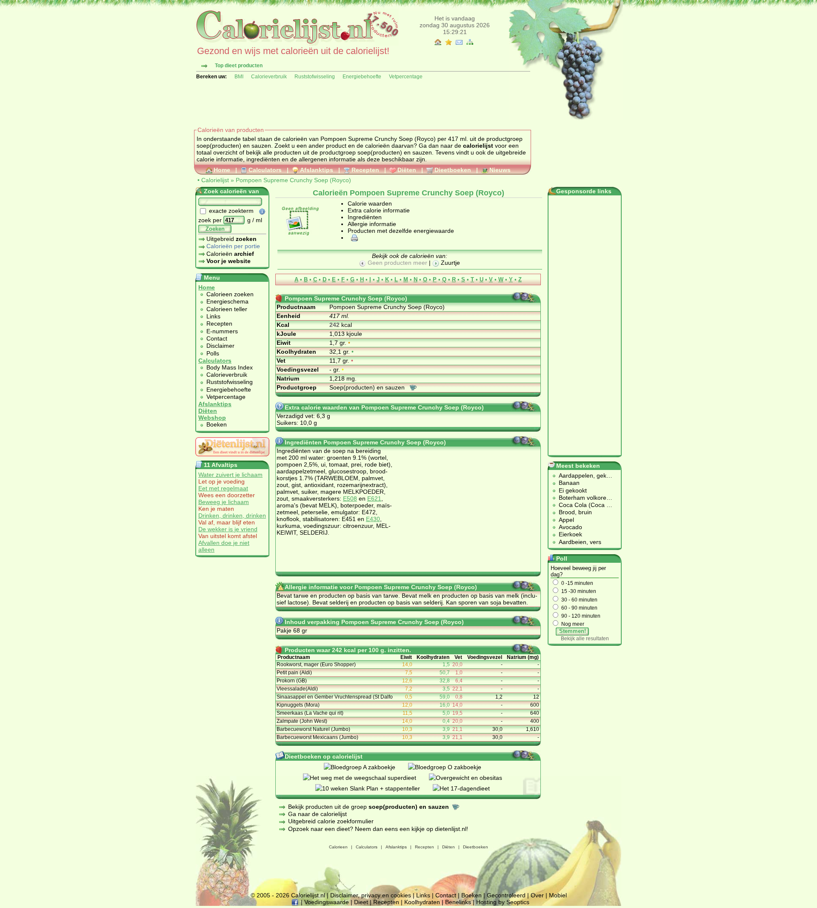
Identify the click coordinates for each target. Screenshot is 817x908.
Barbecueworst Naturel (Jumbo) (313, 729)
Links (213, 316)
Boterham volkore (582, 497)
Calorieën (230, 253)
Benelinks (458, 902)
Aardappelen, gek (582, 475)
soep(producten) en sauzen (394, 152)
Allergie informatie (372, 224)
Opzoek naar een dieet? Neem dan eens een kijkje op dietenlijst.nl (377, 828)
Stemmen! (572, 631)
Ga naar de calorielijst (317, 814)
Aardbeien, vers (580, 541)
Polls (212, 353)
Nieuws (500, 169)
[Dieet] (232, 458)
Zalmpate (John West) (302, 721)
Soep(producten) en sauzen (367, 387)
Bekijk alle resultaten (585, 639)
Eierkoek (570, 534)
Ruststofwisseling (314, 77)
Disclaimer (220, 345)
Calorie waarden (370, 203)
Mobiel (558, 895)
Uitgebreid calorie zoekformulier (331, 821)
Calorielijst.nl (308, 895)
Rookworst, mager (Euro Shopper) (316, 664)
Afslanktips (316, 169)
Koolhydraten (422, 902)
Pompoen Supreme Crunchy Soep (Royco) (293, 180)
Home (222, 169)
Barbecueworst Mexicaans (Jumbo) (317, 737)
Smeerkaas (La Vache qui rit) (310, 713)
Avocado (570, 527)
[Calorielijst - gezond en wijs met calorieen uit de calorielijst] (296, 43)
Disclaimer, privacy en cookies (370, 895)
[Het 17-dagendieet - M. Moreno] (468, 788)
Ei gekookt (573, 490)
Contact (216, 338)
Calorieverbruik (269, 77)
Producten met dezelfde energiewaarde (401, 230)
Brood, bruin (575, 512)
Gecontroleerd (506, 895)
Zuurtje (449, 262)
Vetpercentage (406, 77)
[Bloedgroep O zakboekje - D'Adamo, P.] (451, 767)
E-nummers (222, 331)
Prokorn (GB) (292, 681)
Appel (566, 519)
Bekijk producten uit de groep (368, 806)
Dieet (361, 902)
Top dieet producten (239, 66)
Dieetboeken (452, 169)
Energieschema (227, 301)
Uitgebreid (231, 238)
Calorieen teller (226, 309)
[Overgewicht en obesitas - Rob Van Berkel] (472, 777)
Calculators (265, 169)
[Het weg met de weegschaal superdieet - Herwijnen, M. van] (366, 777)
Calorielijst (215, 180)
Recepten (365, 169)
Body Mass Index (229, 367)
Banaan (569, 482)
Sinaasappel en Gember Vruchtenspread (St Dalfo (335, 697)
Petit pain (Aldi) (294, 673)
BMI (238, 77)
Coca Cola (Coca (582, 504)
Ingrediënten (365, 217)
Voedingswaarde (326, 902)
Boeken (216, 424)
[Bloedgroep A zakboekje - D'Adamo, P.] (366, 767)
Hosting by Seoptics (502, 902)
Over (537, 895)
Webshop (212, 417)
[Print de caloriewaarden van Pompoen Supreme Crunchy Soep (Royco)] (353, 237)
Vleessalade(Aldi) (297, 689)
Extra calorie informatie (379, 210)
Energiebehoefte (362, 77)
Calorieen (338, 847)
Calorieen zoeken (230, 294)
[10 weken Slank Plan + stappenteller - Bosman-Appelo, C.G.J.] (374, 788)
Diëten (406, 169)
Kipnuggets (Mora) (298, 705)
